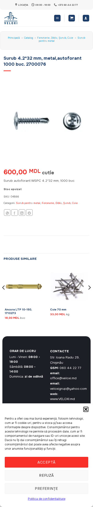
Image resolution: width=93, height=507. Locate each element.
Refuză (46, 475)
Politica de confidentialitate (46, 499)
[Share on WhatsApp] (7, 212)
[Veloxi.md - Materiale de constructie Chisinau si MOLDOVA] (19, 18)
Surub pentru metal (28, 203)
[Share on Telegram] (29, 212)
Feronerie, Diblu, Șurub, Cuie (55, 37)
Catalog (28, 37)
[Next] (89, 297)
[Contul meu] (86, 18)
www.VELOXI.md (62, 399)
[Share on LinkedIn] (22, 212)
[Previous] (4, 297)
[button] (85, 409)
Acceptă (46, 462)
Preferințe (46, 488)
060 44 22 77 (70, 368)
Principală (14, 37)
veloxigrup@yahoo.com (68, 389)
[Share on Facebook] (14, 212)
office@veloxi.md (63, 378)
